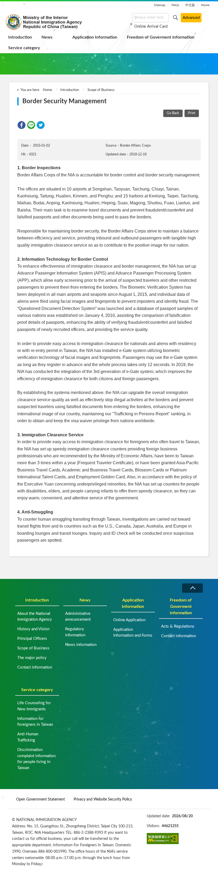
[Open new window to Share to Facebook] (22, 125)
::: (3, 4)
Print (191, 113)
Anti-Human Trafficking (27, 737)
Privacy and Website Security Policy (103, 799)
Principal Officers (32, 639)
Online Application (129, 620)
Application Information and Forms (132, 633)
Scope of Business (101, 90)
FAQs (175, 5)
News (46, 37)
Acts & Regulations (177, 626)
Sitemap (159, 5)
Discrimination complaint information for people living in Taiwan (36, 759)
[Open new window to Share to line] (31, 125)
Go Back (173, 113)
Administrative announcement (78, 617)
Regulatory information (75, 632)
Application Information (94, 37)
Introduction (20, 37)
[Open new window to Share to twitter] (41, 125)
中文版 (190, 5)
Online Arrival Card (150, 26)
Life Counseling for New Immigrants (34, 706)
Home (205, 5)
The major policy (32, 658)
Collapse (192, 588)
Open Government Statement (40, 799)
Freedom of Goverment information (160, 37)
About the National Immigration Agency (34, 617)
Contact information (34, 667)
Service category (24, 48)
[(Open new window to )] (163, 838)
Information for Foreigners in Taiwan (35, 722)
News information (81, 645)
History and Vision (33, 629)
